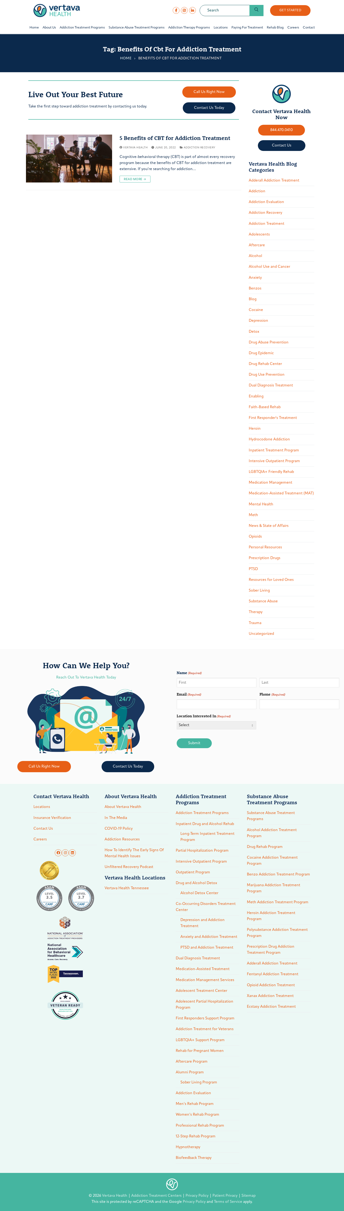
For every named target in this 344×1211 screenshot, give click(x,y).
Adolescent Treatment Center (201, 991)
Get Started (290, 10)
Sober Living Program (198, 1082)
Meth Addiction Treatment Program (277, 902)
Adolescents (259, 234)
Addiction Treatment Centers (157, 1196)
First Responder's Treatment (273, 418)
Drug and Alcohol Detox (196, 883)
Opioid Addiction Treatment (271, 985)
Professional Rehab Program (200, 1126)
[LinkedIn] (192, 10)
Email (189, 694)
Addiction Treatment (266, 224)
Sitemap (249, 1196)
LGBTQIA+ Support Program (200, 1040)
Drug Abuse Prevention (269, 342)
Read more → (135, 179)
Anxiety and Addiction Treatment (208, 937)
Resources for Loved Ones (271, 580)
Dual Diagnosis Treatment (271, 385)
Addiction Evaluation (266, 202)
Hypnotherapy (188, 1147)
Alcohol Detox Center (199, 893)
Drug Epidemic (261, 353)
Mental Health (261, 504)
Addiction (257, 191)
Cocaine (256, 310)
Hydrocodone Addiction (269, 439)
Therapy (256, 612)
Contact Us (43, 829)
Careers (40, 839)
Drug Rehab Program (265, 847)
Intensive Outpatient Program (274, 461)
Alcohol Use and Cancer (269, 267)
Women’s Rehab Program (197, 1115)
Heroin (255, 429)
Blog (252, 299)
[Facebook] (176, 10)
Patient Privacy (225, 1196)
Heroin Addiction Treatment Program (271, 916)
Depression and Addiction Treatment (202, 923)
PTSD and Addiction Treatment (206, 948)
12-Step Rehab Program (196, 1136)
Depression (258, 321)
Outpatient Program (193, 872)
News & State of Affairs (269, 526)
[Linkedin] (72, 852)
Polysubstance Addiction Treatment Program (277, 933)
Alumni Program (190, 1072)
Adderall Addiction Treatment (274, 180)
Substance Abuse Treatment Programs (271, 816)
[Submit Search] (256, 10)
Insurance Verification (52, 818)
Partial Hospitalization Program (202, 851)
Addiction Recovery (199, 147)
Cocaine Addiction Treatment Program (272, 861)
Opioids (255, 537)
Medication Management (270, 483)
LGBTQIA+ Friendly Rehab (271, 472)
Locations (41, 807)
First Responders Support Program (205, 1018)
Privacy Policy (197, 1196)
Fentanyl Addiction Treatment (272, 974)
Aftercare (257, 245)
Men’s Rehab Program (195, 1104)
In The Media (116, 818)
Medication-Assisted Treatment (203, 969)
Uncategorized (261, 634)
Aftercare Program (192, 1062)
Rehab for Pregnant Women (200, 1051)
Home (126, 58)
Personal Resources (265, 547)
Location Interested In (204, 715)
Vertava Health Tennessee (127, 888)
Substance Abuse (263, 601)
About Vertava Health (123, 807)
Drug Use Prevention (267, 375)
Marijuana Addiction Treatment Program (273, 888)
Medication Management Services (205, 980)
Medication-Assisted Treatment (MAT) (281, 493)
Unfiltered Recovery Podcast (129, 867)
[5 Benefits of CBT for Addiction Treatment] (69, 158)
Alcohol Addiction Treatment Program (272, 833)
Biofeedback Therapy (194, 1158)
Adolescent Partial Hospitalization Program (204, 1005)
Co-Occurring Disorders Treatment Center (206, 907)
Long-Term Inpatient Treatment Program (207, 837)
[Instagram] (184, 10)
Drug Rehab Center (265, 364)
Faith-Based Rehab (265, 407)
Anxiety (255, 278)
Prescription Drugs (264, 558)
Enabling (256, 396)
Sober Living (259, 591)
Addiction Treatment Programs (202, 813)
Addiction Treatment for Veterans (205, 1029)
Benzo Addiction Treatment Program (278, 874)
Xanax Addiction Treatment (270, 996)
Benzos (255, 288)
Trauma (255, 623)
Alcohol (255, 256)
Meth (253, 515)
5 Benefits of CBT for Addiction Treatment (175, 138)
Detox (254, 332)
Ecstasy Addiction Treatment (271, 1007)
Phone (272, 694)
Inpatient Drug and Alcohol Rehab (205, 824)
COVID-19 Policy (119, 829)
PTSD (253, 569)
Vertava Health (135, 147)
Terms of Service (228, 1202)
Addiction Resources (122, 839)
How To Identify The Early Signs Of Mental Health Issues (134, 853)
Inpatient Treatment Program (274, 450)
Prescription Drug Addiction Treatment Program (270, 950)
